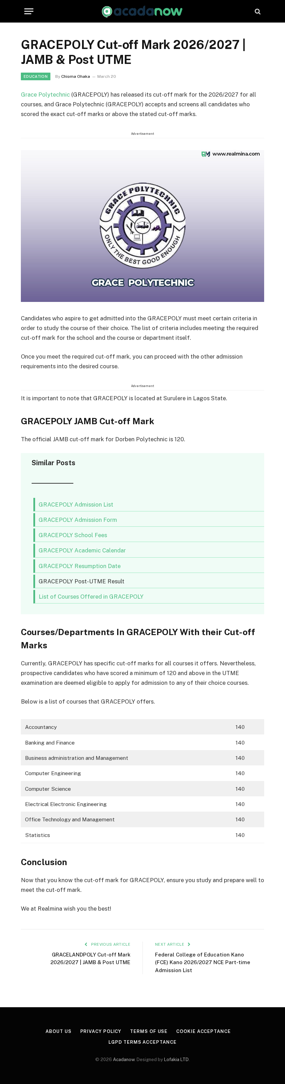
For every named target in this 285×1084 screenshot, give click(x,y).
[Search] (257, 11)
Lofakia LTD (176, 1059)
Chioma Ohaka (75, 76)
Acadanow (124, 1059)
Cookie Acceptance (203, 1031)
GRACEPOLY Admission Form (78, 519)
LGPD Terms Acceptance (142, 1042)
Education (36, 76)
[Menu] (28, 11)
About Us (58, 1031)
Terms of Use (149, 1031)
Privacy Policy (101, 1031)
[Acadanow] (142, 11)
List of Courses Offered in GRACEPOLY (91, 596)
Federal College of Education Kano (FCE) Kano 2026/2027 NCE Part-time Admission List (202, 962)
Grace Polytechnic (45, 94)
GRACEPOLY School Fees (73, 535)
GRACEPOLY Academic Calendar (82, 550)
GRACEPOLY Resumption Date (80, 565)
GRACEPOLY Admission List (76, 504)
